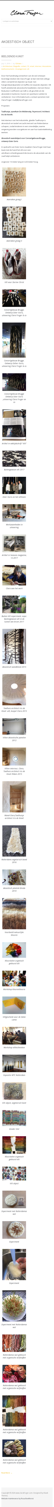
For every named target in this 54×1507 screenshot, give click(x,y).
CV (28, 66)
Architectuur (8, 66)
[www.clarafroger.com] (27, 15)
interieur (38, 66)
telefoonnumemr (7, 69)
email (32, 66)
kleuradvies (46, 66)
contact (23, 66)
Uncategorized (20, 69)
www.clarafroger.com (24, 1493)
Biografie (16, 66)
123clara (18, 63)
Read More (5, 1473)
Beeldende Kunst (12, 56)
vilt (28, 69)
